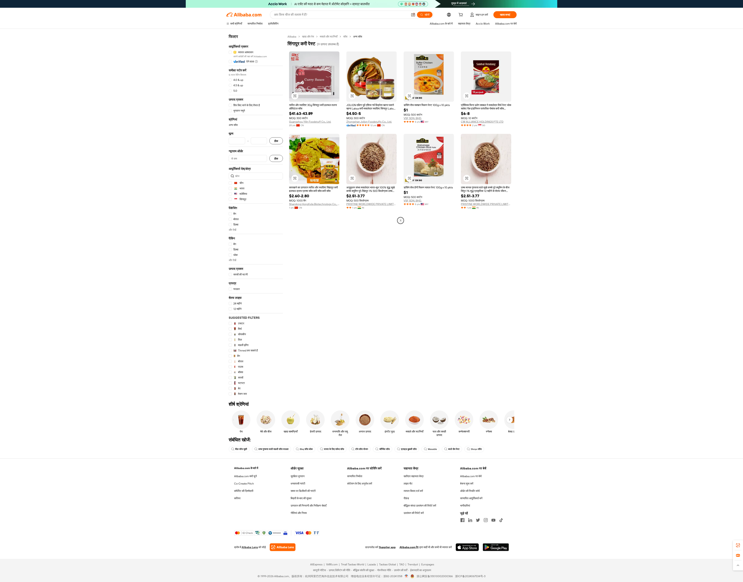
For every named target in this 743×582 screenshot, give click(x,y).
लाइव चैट (408, 483)
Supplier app (387, 547)
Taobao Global (387, 564)
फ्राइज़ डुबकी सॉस (409, 449)
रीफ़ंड (406, 498)
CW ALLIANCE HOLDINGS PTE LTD (482, 121)
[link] (738, 545)
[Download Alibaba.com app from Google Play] (496, 547)
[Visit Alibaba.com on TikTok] (501, 520)
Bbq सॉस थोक (306, 449)
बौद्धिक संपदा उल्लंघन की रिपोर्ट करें (420, 505)
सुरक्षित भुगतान (298, 476)
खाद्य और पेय (308, 36)
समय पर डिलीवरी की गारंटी (303, 490)
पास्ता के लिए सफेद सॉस (334, 449)
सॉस (345, 36)
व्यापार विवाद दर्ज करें (413, 490)
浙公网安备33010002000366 (435, 576)
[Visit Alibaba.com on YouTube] (493, 520)
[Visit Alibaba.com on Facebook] (462, 520)
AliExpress (316, 564)
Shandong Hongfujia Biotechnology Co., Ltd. (314, 204)
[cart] (461, 15)
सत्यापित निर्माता (354, 476)
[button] (413, 14)
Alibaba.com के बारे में (246, 468)
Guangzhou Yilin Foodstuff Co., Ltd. (310, 121)
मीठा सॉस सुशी (241, 449)
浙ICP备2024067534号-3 (470, 576)
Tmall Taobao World (352, 564)
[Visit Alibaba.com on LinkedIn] (470, 520)
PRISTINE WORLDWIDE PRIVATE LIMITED (371, 204)
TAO (401, 564)
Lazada (371, 564)
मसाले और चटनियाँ (328, 36)
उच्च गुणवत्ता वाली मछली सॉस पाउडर (273, 449)
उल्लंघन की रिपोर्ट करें (414, 512)
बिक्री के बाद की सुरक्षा (301, 498)
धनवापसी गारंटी (298, 483)
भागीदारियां (465, 505)
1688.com (332, 564)
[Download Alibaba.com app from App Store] (467, 547)
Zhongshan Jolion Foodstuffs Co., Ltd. (369, 121)
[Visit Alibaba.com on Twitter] (478, 520)
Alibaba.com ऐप (409, 547)
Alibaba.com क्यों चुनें (245, 476)
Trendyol (412, 564)
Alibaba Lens (250, 547)
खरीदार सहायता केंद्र (414, 476)
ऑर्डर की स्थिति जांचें (470, 490)
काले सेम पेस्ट (454, 449)
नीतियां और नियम (299, 512)
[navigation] (256, 215)
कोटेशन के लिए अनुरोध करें (359, 483)
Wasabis (432, 449)
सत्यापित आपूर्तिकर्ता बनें (471, 498)
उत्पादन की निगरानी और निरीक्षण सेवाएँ (308, 505)
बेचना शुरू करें (466, 483)
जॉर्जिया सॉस (384, 449)
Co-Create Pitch (244, 483)
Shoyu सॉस (476, 449)
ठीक (276, 141)
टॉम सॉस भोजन (361, 449)
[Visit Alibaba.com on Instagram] (485, 520)
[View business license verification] (406, 576)
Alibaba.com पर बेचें (471, 476)
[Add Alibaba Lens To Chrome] (282, 547)
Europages (427, 564)
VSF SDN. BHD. (413, 118)
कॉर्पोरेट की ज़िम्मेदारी (243, 490)
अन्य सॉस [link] (357, 36)
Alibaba (292, 36)
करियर (237, 498)
